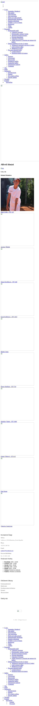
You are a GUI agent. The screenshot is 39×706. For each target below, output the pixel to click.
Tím (5, 68)
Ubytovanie (11, 58)
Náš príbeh (11, 13)
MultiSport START (17, 48)
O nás (6, 9)
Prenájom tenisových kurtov (20, 53)
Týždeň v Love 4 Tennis (15, 22)
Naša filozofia (12, 14)
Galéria (10, 27)
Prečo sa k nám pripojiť (14, 17)
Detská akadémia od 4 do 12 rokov (18, 43)
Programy (7, 29)
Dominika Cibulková (14, 11)
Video (9, 26)
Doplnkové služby (13, 61)
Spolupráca (7, 71)
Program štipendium (17, 37)
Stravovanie (11, 59)
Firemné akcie (12, 72)
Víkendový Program (17, 38)
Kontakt (6, 80)
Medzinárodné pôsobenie (15, 19)
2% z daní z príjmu (13, 76)
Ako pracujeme (12, 16)
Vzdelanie (11, 66)
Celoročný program (17, 32)
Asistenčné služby (13, 63)
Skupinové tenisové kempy (19, 35)
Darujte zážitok (12, 77)
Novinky (6, 79)
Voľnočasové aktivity (14, 64)
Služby (6, 55)
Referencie (11, 24)
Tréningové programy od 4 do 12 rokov (23, 45)
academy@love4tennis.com (12, 5)
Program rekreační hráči (15, 50)
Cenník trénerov (16, 51)
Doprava (10, 56)
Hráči (6, 69)
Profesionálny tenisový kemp (20, 34)
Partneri (10, 74)
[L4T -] (3, 2)
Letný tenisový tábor (17, 47)
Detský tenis (4, 586)
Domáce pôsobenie (13, 21)
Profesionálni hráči (13, 30)
